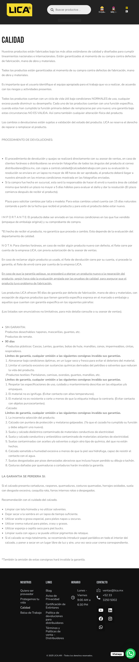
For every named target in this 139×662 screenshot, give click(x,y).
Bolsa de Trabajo (31, 613)
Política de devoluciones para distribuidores (54, 618)
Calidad (25, 608)
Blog (49, 591)
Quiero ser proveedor (27, 592)
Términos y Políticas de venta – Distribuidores (55, 633)
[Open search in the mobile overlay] (69, 9)
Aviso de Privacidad (52, 597)
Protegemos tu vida (29, 600)
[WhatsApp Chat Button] (130, 653)
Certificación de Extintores (55, 606)
